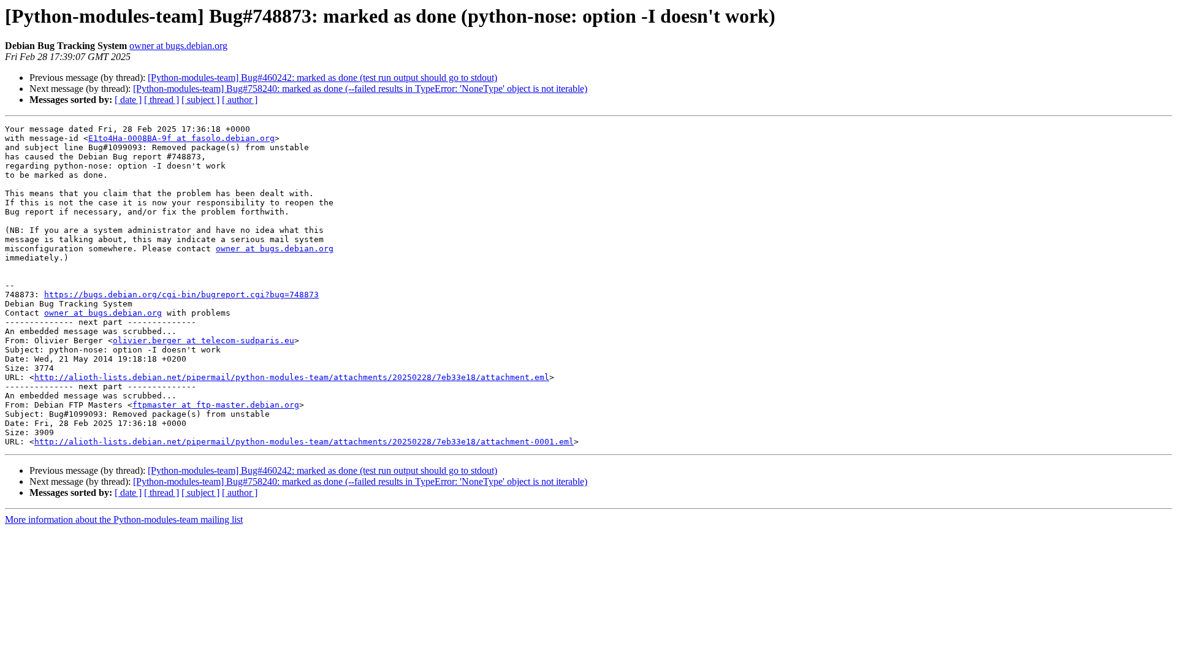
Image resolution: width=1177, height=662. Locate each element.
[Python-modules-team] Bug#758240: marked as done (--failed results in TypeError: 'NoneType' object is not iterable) (360, 88)
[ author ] (239, 99)
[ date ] (128, 99)
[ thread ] (161, 99)
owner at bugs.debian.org (178, 45)
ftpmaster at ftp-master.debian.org (215, 404)
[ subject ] (200, 99)
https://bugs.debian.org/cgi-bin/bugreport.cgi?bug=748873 (181, 294)
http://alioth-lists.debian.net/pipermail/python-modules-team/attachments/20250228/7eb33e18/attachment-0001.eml (304, 441)
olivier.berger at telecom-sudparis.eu (203, 340)
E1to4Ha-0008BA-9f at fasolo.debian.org (181, 138)
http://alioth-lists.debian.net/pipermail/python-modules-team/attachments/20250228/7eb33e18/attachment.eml (291, 377)
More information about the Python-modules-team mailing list (124, 519)
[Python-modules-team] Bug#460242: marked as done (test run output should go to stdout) (322, 77)
